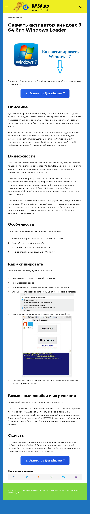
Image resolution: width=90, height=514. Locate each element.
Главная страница (15, 18)
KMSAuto (40, 6)
